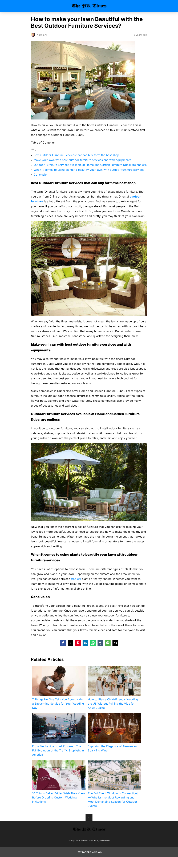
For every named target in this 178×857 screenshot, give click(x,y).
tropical (76, 579)
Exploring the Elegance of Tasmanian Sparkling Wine (112, 748)
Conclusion (41, 174)
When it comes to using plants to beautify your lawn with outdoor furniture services (89, 169)
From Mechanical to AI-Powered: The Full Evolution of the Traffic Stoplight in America (58, 750)
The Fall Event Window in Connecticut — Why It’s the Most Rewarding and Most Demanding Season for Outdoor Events (113, 800)
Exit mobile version (89, 852)
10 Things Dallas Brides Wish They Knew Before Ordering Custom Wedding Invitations (58, 797)
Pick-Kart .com (89, 6)
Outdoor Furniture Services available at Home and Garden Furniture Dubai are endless (90, 165)
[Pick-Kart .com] (89, 829)
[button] (63, 643)
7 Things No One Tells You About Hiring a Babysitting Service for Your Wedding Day (58, 703)
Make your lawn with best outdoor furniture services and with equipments (82, 160)
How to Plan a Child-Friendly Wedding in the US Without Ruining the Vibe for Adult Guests (114, 703)
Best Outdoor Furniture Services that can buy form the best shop (76, 155)
